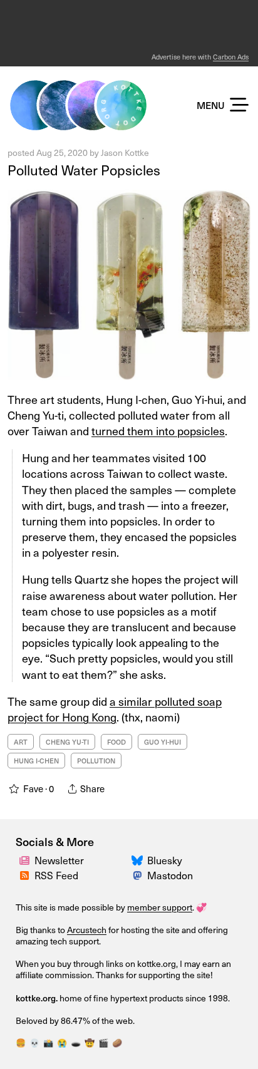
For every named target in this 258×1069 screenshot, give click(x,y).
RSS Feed (56, 875)
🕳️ (76, 1042)
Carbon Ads (231, 56)
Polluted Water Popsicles (84, 169)
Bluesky (164, 860)
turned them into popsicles (158, 430)
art (21, 741)
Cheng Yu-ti (67, 741)
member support (159, 907)
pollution (96, 760)
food (116, 741)
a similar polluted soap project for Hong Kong (115, 709)
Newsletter (59, 860)
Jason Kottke (125, 152)
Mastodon (170, 875)
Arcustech (86, 930)
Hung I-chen (36, 760)
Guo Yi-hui (162, 741)
